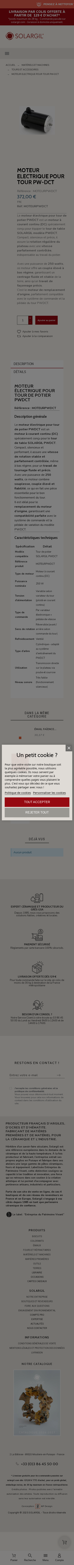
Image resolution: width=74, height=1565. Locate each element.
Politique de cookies (18, 793)
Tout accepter (37, 802)
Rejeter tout (37, 812)
